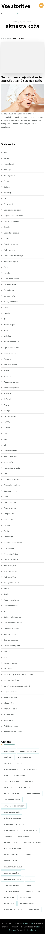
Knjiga (6, 370)
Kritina (6, 404)
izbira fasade (19, 775)
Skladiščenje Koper (11, 600)
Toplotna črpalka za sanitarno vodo (18, 674)
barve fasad (9, 751)
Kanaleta (7, 359)
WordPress (31, 930)
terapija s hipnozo (11, 885)
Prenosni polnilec (11, 554)
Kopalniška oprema (11, 381)
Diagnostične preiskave (13, 215)
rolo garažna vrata (12, 855)
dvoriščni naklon (24, 757)
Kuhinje (7, 410)
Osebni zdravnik (10, 502)
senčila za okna (10, 861)
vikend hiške (9, 897)
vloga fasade (25, 897)
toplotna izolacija (12, 891)
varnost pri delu (33, 891)
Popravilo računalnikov (13, 542)
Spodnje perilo (10, 634)
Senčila (6, 594)
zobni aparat (33, 910)
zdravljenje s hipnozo (13, 910)
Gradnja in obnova (11, 301)
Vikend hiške (9, 703)
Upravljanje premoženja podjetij (17, 686)
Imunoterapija (9, 324)
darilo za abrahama (28, 751)
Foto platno (9, 290)
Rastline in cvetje (11, 559)
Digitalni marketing (11, 221)
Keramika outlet (10, 364)
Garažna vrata (9, 295)
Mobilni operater (10, 450)
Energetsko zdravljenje (13, 255)
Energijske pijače (11, 261)
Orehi (6, 496)
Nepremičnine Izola (12, 468)
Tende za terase (10, 663)
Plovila (6, 531)
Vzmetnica (8, 720)
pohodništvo (23, 836)
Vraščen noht (9, 714)
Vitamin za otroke (11, 708)
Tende (6, 657)
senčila (29, 855)
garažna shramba (11, 769)
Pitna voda (8, 519)
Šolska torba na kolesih (13, 622)
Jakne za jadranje (11, 353)
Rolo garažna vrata (11, 582)
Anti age (7, 169)
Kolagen (7, 376)
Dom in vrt (8, 238)
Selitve (6, 588)
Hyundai (7, 313)
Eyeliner (7, 267)
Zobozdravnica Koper (12, 731)
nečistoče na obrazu (12, 818)
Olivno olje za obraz (12, 485)
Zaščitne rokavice (11, 726)
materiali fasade (33, 794)
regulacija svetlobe (12, 849)
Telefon (7, 651)
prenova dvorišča (11, 843)
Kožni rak (7, 399)
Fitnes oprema (10, 284)
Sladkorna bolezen (11, 605)
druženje (7, 757)
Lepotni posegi (10, 416)
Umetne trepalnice (11, 680)
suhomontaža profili (13, 879)
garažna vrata (30, 769)
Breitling (7, 192)
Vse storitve (15, 5)
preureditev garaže (32, 843)
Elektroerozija (9, 250)
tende (30, 879)
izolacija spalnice (11, 782)
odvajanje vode (30, 830)
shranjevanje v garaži (13, 867)
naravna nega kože (12, 812)
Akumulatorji (9, 164)
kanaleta (8, 788)
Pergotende (9, 513)
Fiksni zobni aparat (11, 278)
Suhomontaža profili (12, 645)
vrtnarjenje (9, 903)
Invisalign (7, 336)
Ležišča (7, 422)
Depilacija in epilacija (12, 209)
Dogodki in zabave (11, 232)
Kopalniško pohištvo (12, 387)
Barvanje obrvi (9, 175)
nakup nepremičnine (12, 800)
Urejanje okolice (10, 691)
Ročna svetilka (10, 577)
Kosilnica (7, 393)
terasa (28, 885)
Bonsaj (6, 181)
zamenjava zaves (27, 903)
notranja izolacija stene (14, 824)
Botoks (7, 186)
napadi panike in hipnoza (14, 806)
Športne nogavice (11, 640)
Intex (6, 330)
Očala (6, 473)
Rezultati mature (11, 571)
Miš (5, 445)
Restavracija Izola (11, 565)
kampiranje (29, 782)
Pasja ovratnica (10, 508)
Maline (6, 439)
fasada (20, 763)
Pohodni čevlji (9, 536)
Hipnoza (7, 307)
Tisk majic (8, 668)
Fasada (7, 272)
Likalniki (7, 427)
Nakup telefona (10, 456)
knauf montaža (24, 788)
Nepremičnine (9, 462)
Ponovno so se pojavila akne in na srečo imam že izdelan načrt (21, 79)
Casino (6, 198)
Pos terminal (9, 548)
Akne (6, 152)
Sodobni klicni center (12, 617)
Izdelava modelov (11, 341)
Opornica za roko (11, 491)
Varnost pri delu (10, 697)
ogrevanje (8, 836)
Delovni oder (9, 204)
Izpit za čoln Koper (11, 347)
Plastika (7, 525)
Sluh (5, 611)
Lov (5, 433)
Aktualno (7, 158)
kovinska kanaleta (12, 794)
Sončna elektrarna (11, 628)
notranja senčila (11, 830)
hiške (6, 775)
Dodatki (7, 227)
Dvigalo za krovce (11, 244)
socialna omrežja (11, 873)
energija (7, 763)
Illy (5, 318)
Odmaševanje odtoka (12, 479)
